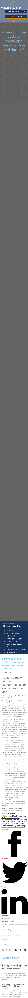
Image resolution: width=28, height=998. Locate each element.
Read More (4, 979)
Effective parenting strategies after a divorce (13, 817)
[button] (14, 20)
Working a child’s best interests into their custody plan (14, 823)
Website (5, 939)
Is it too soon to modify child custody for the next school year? (13, 826)
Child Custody (5, 698)
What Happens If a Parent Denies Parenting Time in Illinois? (13, 985)
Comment (5, 944)
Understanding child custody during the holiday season (14, 820)
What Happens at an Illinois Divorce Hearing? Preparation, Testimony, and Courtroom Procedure (14, 967)
